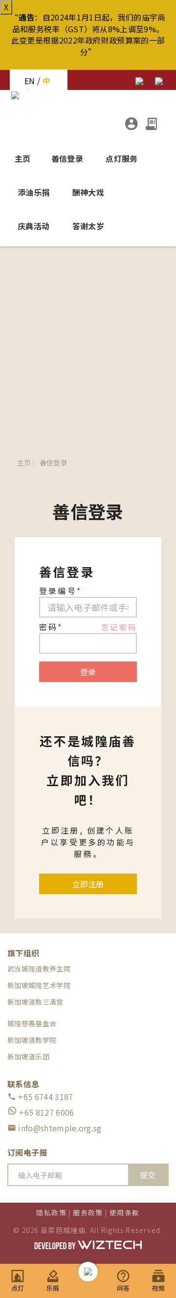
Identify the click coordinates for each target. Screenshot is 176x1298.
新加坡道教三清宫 (35, 1002)
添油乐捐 (33, 192)
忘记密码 (119, 627)
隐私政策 (51, 1212)
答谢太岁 (88, 226)
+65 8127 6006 (45, 1112)
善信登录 (67, 158)
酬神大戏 (88, 192)
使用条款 (125, 1212)
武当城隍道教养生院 (38, 968)
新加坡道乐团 (28, 1056)
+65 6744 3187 (40, 1096)
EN (29, 81)
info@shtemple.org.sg (54, 1128)
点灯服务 (121, 158)
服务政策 (88, 1212)
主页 (23, 158)
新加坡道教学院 (31, 1040)
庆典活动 (33, 226)
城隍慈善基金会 (31, 1023)
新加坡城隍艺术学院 (38, 985)
